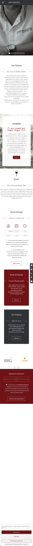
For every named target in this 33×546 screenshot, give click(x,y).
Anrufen (16, 338)
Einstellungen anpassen (16, 541)
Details (16, 157)
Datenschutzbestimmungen (12, 251)
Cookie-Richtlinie (8, 544)
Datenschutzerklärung (17, 544)
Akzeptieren (16, 532)
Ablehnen (16, 536)
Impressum (25, 544)
